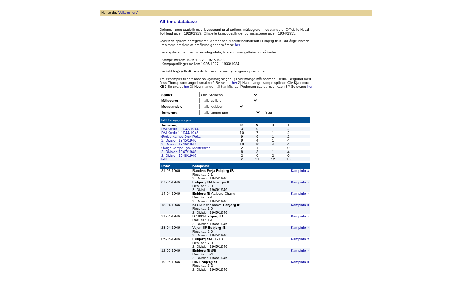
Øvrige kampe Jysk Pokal (181, 136)
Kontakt (357, 6)
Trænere (340, 6)
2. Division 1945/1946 (178, 140)
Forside (108, 6)
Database (201, 6)
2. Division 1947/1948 (178, 152)
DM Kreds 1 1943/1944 (180, 129)
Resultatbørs (179, 6)
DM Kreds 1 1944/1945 (180, 133)
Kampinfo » (300, 171)
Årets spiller (320, 6)
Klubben (124, 6)
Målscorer (220, 6)
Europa (274, 6)
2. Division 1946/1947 (178, 144)
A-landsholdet (295, 6)
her (237, 45)
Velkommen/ (128, 12)
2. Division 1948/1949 (178, 155)
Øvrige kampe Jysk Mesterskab (186, 148)
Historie (141, 6)
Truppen (158, 6)
